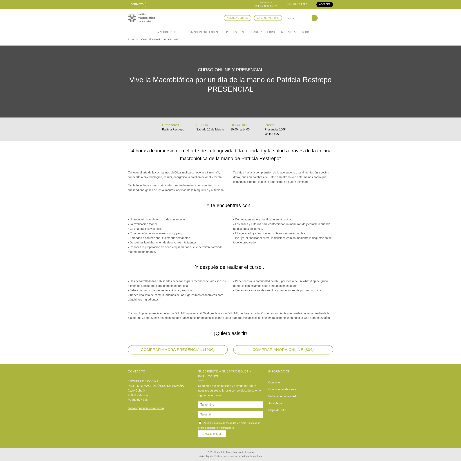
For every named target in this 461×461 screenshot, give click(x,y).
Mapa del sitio (277, 410)
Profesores (235, 32)
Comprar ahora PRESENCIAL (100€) (178, 349)
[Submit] (315, 18)
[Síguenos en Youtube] (330, 18)
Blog (305, 32)
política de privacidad (225, 423)
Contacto (137, 4)
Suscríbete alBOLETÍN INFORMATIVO (266, 4)
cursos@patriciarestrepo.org (146, 408)
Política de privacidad (282, 396)
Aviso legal (275, 403)
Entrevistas (288, 32)
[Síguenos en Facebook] (321, 18)
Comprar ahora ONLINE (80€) (283, 349)
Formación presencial (202, 32)
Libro (271, 32)
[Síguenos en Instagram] (326, 18)
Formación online (165, 32)
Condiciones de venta (282, 389)
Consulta (255, 32)
